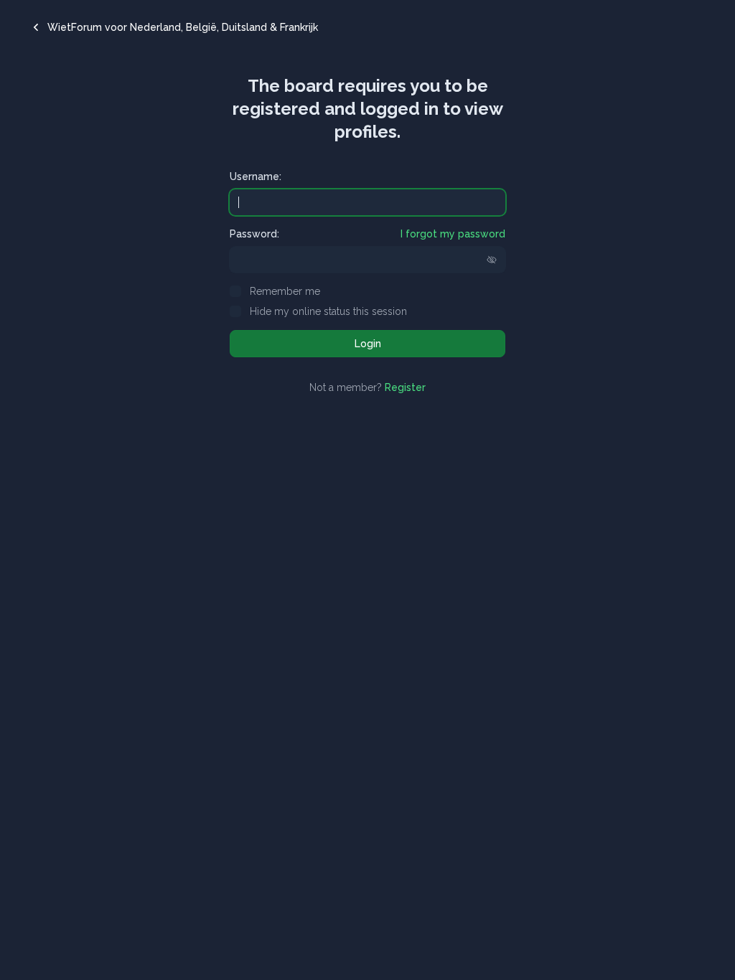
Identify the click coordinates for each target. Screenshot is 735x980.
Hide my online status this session (328, 311)
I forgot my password (453, 234)
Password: (254, 234)
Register (405, 387)
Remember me (285, 291)
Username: (255, 176)
